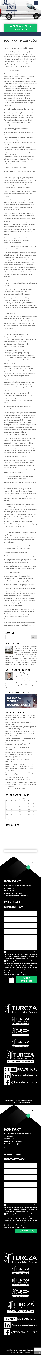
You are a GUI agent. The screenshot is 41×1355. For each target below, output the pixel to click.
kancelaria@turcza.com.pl (18, 1144)
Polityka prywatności (11, 1148)
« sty (7, 819)
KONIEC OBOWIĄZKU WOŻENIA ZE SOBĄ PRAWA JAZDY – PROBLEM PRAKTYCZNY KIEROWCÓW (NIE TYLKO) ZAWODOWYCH (19, 766)
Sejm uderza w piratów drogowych (17, 747)
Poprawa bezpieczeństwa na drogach (18, 722)
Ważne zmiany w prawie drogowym (17, 759)
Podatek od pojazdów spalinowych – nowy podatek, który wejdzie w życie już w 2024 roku (19, 733)
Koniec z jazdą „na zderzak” (14, 752)
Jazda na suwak (10, 789)
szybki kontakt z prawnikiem (20, 28)
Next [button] (34, 700)
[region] (21, 701)
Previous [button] (7, 700)
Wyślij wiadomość (26, 979)
